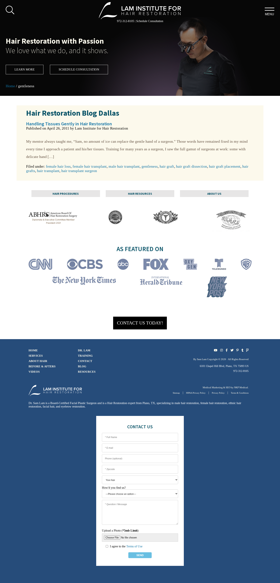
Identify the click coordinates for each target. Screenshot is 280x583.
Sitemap (176, 393)
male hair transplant (124, 166)
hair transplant (48, 171)
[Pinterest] (237, 350)
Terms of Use (134, 546)
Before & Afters (42, 366)
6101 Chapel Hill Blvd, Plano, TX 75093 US (224, 366)
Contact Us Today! (140, 322)
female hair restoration (213, 403)
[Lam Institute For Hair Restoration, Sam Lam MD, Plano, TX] (140, 10)
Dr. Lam (84, 350)
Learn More (24, 69)
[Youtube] (215, 350)
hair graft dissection (191, 166)
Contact (85, 361)
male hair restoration (186, 403)
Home (10, 86)
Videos (34, 371)
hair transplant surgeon (79, 171)
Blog (82, 366)
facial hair (48, 406)
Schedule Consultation (149, 21)
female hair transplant (90, 166)
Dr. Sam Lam (37, 403)
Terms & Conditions (240, 393)
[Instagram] (221, 350)
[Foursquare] (247, 350)
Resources (86, 371)
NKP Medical (241, 387)
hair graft (167, 166)
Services (36, 355)
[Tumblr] (242, 350)
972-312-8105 (125, 21)
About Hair (38, 361)
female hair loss (58, 166)
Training (85, 355)
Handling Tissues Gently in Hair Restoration (69, 124)
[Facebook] (227, 350)
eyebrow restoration (73, 406)
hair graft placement (224, 166)
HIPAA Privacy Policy (196, 393)
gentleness (150, 166)
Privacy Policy (218, 393)
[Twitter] (232, 350)
